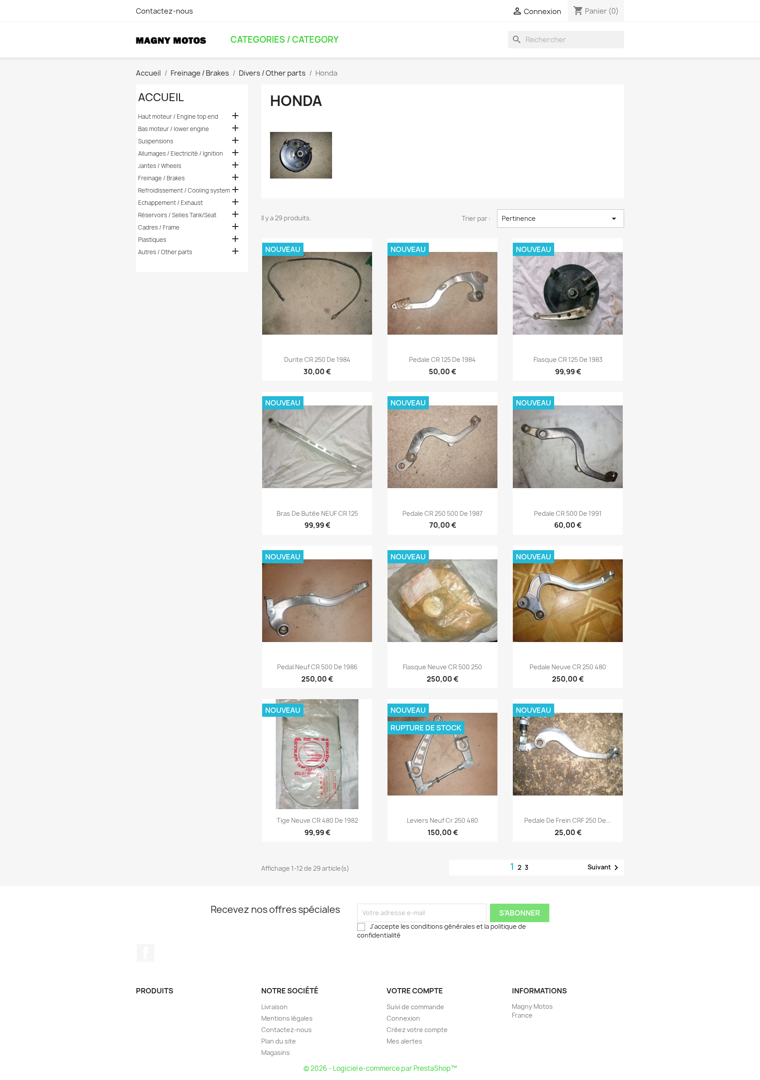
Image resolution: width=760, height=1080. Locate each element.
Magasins (275, 1052)
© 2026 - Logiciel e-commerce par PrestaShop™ (380, 1068)
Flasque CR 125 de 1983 (568, 359)
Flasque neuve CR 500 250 (442, 667)
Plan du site (278, 1041)
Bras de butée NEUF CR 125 (317, 513)
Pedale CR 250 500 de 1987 (442, 513)
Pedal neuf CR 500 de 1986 (317, 667)
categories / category (284, 39)
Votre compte (415, 991)
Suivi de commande (415, 1007)
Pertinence (560, 218)
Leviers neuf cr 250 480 (442, 820)
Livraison (274, 1007)
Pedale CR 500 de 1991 (568, 513)
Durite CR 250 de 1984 (317, 359)
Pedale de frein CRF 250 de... (567, 820)
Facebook (145, 953)
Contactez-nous (164, 11)
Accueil (161, 97)
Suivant (604, 867)
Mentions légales (287, 1018)
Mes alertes (404, 1041)
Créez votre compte (417, 1029)
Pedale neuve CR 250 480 (568, 667)
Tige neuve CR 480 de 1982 (317, 820)
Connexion (403, 1018)
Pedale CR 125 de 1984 (442, 359)
